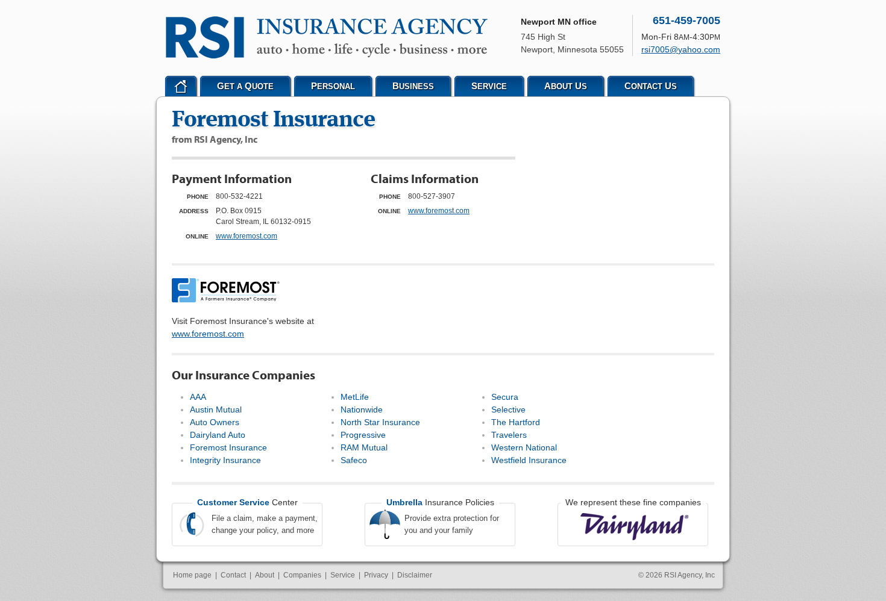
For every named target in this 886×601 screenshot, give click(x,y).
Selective (508, 409)
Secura (504, 397)
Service (342, 575)
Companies (302, 575)
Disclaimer (414, 575)
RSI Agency (327, 37)
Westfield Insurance (529, 460)
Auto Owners (214, 422)
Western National (524, 447)
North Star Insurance (380, 422)
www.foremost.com (246, 236)
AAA (198, 397)
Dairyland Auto (217, 435)
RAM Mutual (364, 447)
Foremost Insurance (228, 447)
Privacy (376, 575)
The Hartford (515, 422)
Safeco (354, 460)
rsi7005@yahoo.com (680, 49)
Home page (192, 575)
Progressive (363, 435)
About (264, 575)
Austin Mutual (216, 409)
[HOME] (181, 86)
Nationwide (362, 409)
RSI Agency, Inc (689, 575)
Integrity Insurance (225, 460)
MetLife (355, 397)
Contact (233, 575)
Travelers (509, 435)
